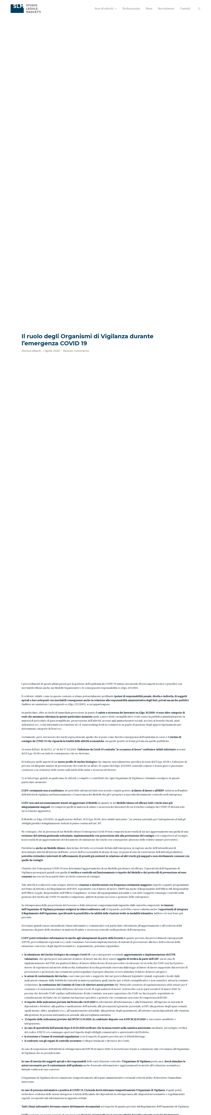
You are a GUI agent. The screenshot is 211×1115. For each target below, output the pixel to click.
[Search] (197, 8)
